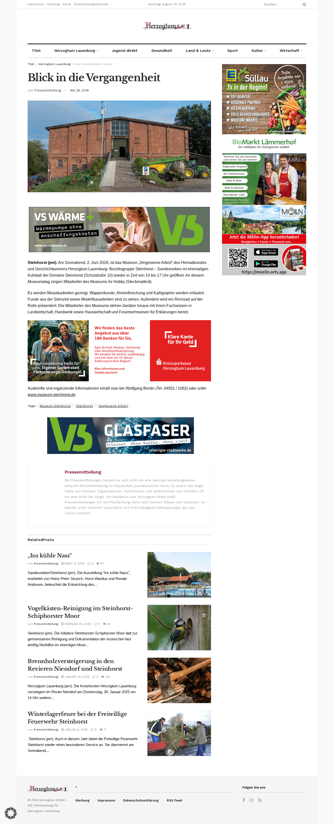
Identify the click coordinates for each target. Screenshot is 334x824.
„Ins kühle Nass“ (50, 555)
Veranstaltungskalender (91, 4)
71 (104, 729)
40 (108, 624)
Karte (67, 4)
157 (102, 563)
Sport (232, 50)
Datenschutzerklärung (141, 800)
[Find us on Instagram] (251, 800)
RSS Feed (174, 800)
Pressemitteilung (47, 90)
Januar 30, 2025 (76, 676)
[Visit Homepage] (167, 26)
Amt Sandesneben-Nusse (94, 64)
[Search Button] (303, 4)
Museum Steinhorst (55, 406)
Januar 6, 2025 (76, 729)
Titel (36, 50)
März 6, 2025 (74, 563)
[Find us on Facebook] (243, 800)
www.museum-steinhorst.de (52, 395)
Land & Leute (198, 50)
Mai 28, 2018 (79, 90)
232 (107, 676)
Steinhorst (84, 406)
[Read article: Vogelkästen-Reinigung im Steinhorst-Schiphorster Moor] (179, 627)
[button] (11, 813)
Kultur (257, 50)
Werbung (53, 4)
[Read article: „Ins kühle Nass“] (179, 575)
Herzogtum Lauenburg (75, 50)
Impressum (36, 4)
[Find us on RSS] (260, 800)
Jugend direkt (124, 50)
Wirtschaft (289, 50)
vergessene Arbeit (113, 406)
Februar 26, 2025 (77, 624)
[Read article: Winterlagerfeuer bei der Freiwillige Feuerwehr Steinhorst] (179, 733)
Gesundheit (161, 50)
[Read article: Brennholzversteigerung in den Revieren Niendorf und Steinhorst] (179, 680)
